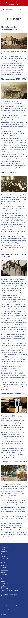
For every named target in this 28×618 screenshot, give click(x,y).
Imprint (3, 610)
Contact (3, 572)
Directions (4, 570)
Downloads (5, 574)
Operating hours (6, 554)
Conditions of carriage (7, 606)
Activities (4, 552)
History (3, 586)
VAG (9, 610)
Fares (3, 556)
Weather (4, 565)
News (3, 549)
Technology (4, 588)
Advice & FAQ (5, 558)
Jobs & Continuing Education (10, 590)
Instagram (16, 610)
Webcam (4, 567)
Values (3, 581)
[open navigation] (25, 10)
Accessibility (5, 583)
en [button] (21, 10)
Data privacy (20, 606)
